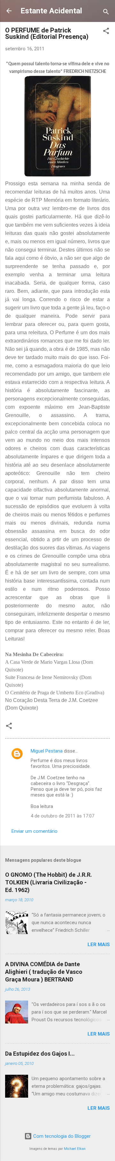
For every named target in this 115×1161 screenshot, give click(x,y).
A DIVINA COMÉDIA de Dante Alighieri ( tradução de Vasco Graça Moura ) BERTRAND (43, 972)
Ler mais (99, 944)
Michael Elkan (75, 1149)
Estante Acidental (51, 10)
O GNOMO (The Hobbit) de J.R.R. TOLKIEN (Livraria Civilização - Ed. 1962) (48, 882)
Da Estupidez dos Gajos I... (40, 1053)
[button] (106, 32)
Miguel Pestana (47, 751)
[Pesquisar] (106, 13)
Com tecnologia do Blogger (61, 1136)
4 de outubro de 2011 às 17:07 (62, 816)
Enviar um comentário (34, 831)
